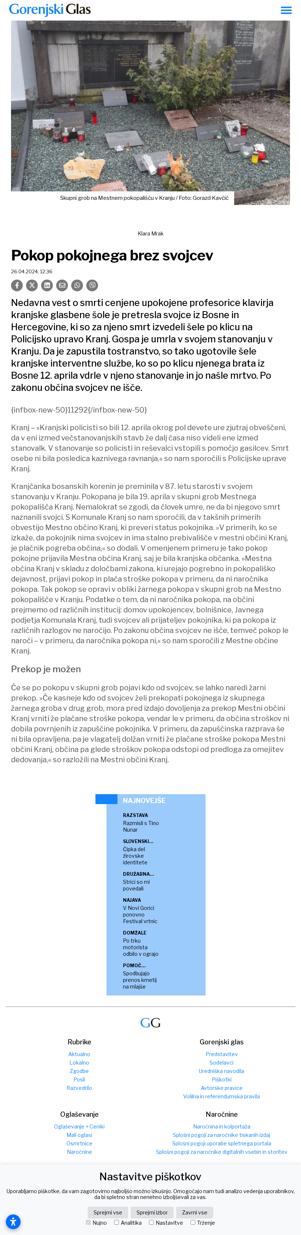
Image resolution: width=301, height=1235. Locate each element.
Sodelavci (221, 1062)
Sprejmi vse (108, 1212)
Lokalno (79, 1062)
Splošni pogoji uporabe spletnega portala (221, 1143)
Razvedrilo (79, 1088)
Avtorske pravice (222, 1088)
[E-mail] (62, 285)
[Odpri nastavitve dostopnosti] (13, 1221)
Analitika (131, 1223)
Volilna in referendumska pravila (221, 1096)
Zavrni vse (194, 1212)
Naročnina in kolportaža (221, 1126)
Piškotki (222, 1079)
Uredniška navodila (221, 1071)
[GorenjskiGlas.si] (50, 10)
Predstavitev (222, 1054)
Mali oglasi (79, 1135)
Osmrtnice (79, 1143)
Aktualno (79, 1054)
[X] (32, 285)
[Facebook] (17, 285)
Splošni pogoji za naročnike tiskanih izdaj (221, 1135)
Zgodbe (79, 1071)
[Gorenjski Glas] (150, 1023)
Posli (79, 1079)
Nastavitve (169, 1223)
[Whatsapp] (77, 285)
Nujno (100, 1223)
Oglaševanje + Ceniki (79, 1126)
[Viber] (92, 285)
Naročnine (79, 1152)
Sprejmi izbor (152, 1212)
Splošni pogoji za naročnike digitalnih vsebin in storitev (221, 1152)
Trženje (206, 1223)
